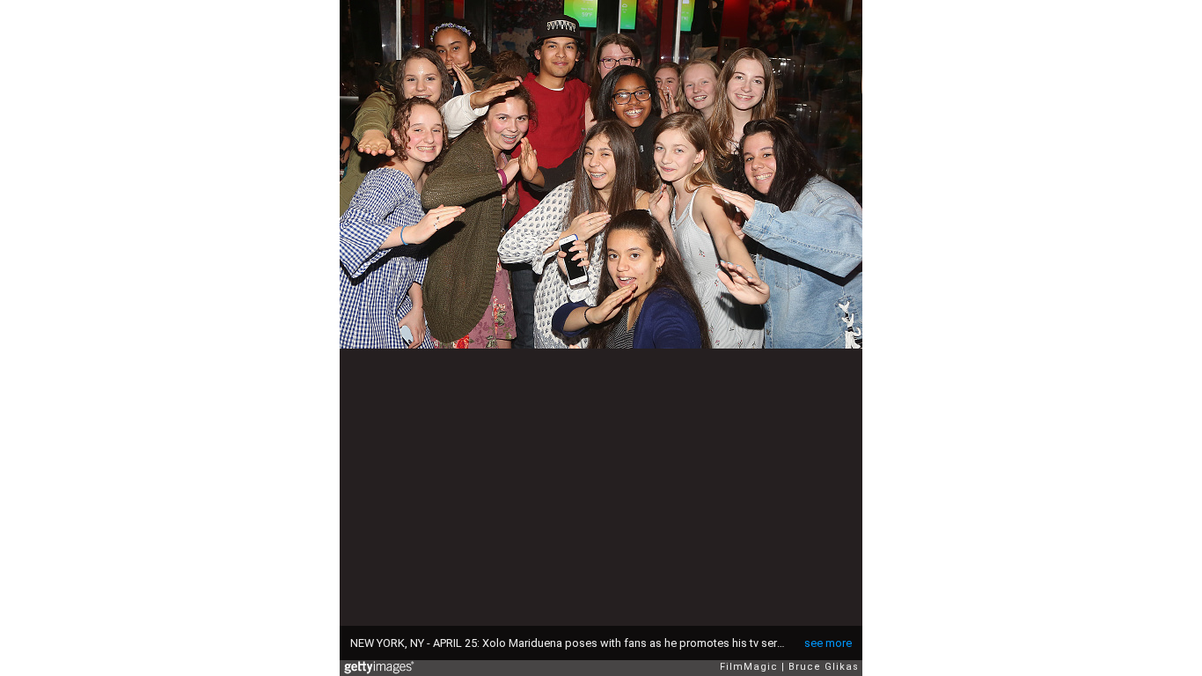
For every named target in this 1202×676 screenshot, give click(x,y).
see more (828, 643)
